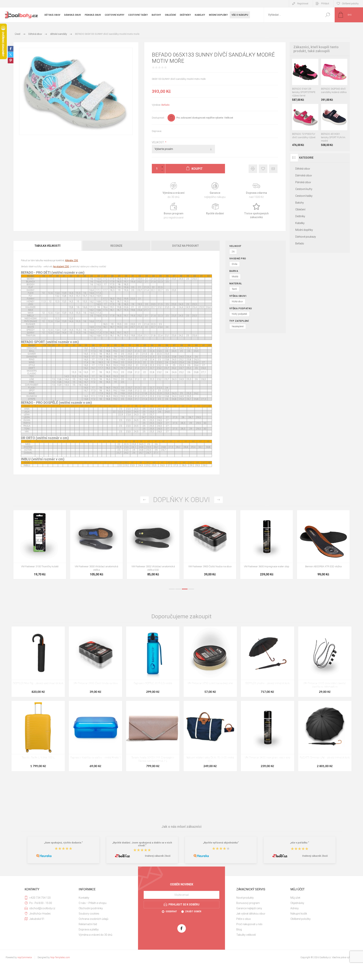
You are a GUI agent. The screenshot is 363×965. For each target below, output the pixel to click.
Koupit (301, 75)
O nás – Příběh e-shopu (92, 903)
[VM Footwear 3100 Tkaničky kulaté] (153, 544)
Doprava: (157, 131)
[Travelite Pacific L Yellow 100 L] (38, 736)
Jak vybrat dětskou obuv (250, 913)
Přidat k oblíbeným (263, 168)
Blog (239, 929)
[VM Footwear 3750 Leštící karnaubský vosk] (210, 661)
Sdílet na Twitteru (10, 54)
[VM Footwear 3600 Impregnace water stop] (267, 736)
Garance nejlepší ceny (253, 168)
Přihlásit (325, 3)
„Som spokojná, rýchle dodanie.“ (63, 842)
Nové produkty (245, 897)
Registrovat (302, 3)
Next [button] (218, 499)
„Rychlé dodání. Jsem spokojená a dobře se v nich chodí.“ (142, 844)
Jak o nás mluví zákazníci (181, 827)
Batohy (299, 202)
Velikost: (158, 142)
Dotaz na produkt (185, 245)
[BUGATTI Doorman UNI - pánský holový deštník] (324, 736)
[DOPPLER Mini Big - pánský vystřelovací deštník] (38, 661)
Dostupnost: (158, 117)
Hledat (327, 14)
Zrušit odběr (193, 911)
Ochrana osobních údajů (93, 918)
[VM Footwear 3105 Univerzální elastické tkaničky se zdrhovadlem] (324, 661)
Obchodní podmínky (91, 908)
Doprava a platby (89, 929)
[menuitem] (104, 897)
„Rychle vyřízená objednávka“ (221, 842)
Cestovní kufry (303, 189)
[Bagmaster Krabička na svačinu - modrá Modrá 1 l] (95, 736)
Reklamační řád (88, 924)
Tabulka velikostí (47, 245)
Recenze (116, 245)
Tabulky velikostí (246, 934)
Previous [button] (144, 499)
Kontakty (84, 897)
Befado (165, 104)
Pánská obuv (303, 182)
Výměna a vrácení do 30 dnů (95, 934)
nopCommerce (24, 957)
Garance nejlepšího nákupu (215, 190)
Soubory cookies (89, 913)
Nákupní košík (298, 913)
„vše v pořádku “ (299, 842)
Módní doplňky (304, 229)
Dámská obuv (303, 175)
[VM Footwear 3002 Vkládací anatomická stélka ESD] (266, 544)
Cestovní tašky (304, 195)
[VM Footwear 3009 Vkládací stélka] (39, 544)
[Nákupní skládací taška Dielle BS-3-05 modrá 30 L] (210, 736)
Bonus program (173, 211)
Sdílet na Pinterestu (10, 60)
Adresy (294, 908)
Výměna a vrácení (173, 190)
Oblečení (300, 209)
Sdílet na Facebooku (10, 49)
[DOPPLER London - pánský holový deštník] (267, 661)
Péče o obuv (243, 918)
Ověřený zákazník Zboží (157, 856)
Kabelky (300, 223)
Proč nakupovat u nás (249, 924)
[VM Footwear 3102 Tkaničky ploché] (96, 544)
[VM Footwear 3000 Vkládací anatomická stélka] (210, 544)
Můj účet (295, 897)
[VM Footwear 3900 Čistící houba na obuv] (323, 544)
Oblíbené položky (300, 918)
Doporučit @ (273, 168)
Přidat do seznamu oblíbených (306, 75)
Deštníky (300, 216)
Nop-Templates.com (60, 957)
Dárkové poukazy (305, 236)
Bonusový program (248, 903)
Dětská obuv (302, 168)
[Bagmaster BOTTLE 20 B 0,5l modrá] (152, 661)
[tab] (47, 246)
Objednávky (297, 903)
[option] (39, 546)
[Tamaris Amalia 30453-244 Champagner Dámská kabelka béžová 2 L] (152, 736)
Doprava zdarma (256, 190)
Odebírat (171, 911)
